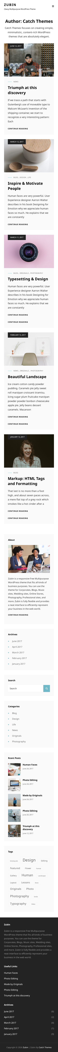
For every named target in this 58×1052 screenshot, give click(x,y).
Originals (24, 273)
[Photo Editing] (14, 784)
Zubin (10, 4)
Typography (18, 903)
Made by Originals (32, 795)
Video (33, 904)
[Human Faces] (14, 769)
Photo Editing (30, 780)
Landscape (42, 876)
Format (38, 868)
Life (29, 177)
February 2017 (19, 658)
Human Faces (30, 764)
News (15, 81)
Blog (15, 177)
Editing (44, 860)
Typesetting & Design (28, 278)
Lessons (25, 882)
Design (23, 177)
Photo (30, 889)
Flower (28, 868)
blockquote (14, 861)
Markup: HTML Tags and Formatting (26, 481)
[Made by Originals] (14, 800)
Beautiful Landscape (27, 376)
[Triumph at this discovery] (14, 830)
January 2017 (18, 663)
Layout (13, 882)
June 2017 (17, 641)
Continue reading (18, 128)
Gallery (13, 875)
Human (27, 875)
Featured (15, 868)
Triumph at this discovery (22, 90)
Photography (36, 273)
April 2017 (17, 646)
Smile (36, 897)
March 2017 (18, 652)
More (36, 883)
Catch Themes (45, 1047)
